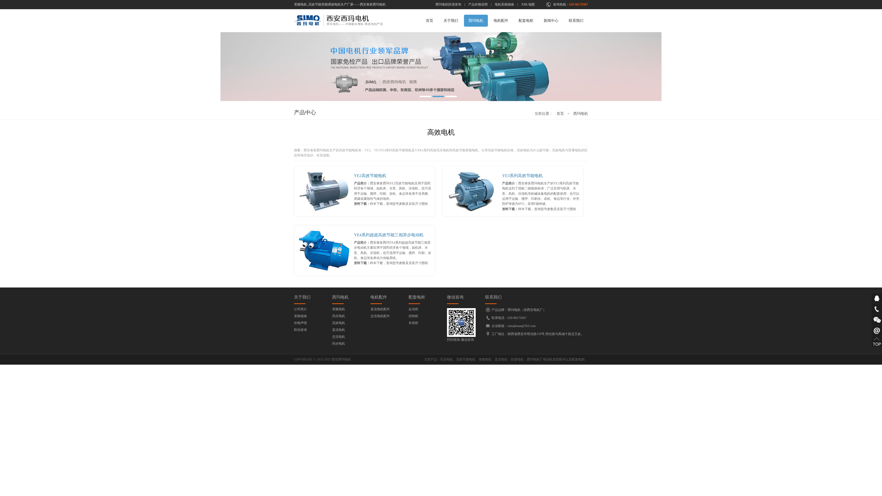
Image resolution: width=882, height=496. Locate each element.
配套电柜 (526, 21)
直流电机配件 (380, 309)
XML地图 (528, 4)
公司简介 (300, 309)
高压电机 (338, 316)
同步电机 (338, 343)
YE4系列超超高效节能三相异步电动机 (389, 235)
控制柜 (413, 316)
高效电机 (338, 323)
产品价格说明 (478, 4)
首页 (429, 21)
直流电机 (338, 330)
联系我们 (576, 21)
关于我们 (451, 21)
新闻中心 (551, 21)
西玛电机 (476, 21)
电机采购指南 (504, 4)
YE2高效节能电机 (370, 175)
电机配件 (501, 21)
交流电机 (338, 336)
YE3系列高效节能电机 (522, 175)
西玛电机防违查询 (448, 4)
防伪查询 (300, 330)
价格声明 (300, 323)
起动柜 (413, 309)
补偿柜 (413, 323)
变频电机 (338, 309)
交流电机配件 (380, 316)
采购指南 (300, 316)
